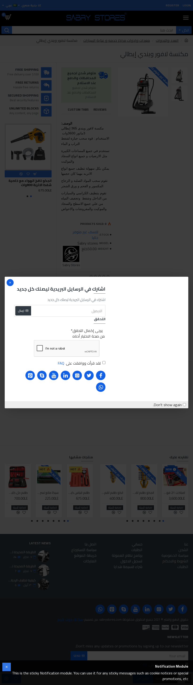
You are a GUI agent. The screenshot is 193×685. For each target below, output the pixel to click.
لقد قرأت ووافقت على (79, 363)
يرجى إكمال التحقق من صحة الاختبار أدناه (88, 333)
